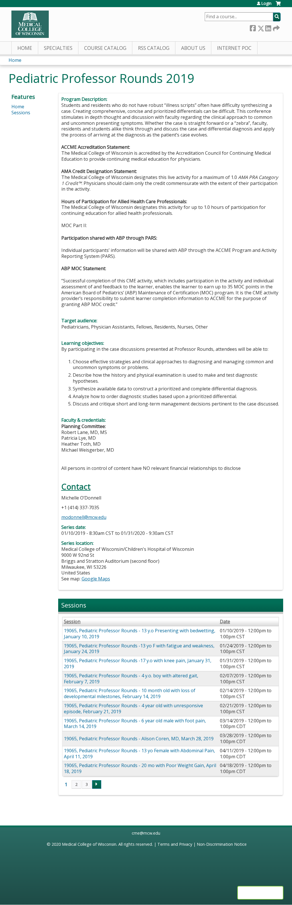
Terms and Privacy (174, 844)
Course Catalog (105, 48)
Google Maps (96, 579)
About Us (193, 48)
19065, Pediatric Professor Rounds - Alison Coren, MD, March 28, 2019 (139, 738)
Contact (76, 486)
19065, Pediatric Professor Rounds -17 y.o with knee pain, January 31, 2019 (137, 663)
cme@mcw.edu (146, 833)
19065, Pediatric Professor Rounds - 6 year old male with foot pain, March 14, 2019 (135, 724)
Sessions (20, 112)
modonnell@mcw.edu (83, 517)
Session (72, 622)
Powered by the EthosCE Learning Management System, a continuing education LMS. (260, 893)
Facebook (253, 27)
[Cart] (278, 5)
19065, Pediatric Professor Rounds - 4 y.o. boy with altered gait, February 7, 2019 (131, 678)
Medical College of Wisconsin (89, 844)
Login (266, 3)
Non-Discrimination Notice (222, 844)
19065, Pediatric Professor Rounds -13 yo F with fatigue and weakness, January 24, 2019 (139, 649)
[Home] (30, 24)
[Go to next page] (96, 784)
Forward (276, 27)
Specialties (58, 48)
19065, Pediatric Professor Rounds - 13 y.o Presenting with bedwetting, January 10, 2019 (139, 633)
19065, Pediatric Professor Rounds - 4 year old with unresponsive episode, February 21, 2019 (133, 708)
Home (24, 48)
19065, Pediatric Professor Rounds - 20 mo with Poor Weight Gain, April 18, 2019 (140, 768)
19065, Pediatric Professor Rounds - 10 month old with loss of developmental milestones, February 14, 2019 (129, 693)
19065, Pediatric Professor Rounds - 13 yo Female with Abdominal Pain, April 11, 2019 (139, 753)
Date (225, 622)
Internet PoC (234, 48)
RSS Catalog (153, 48)
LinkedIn (268, 27)
